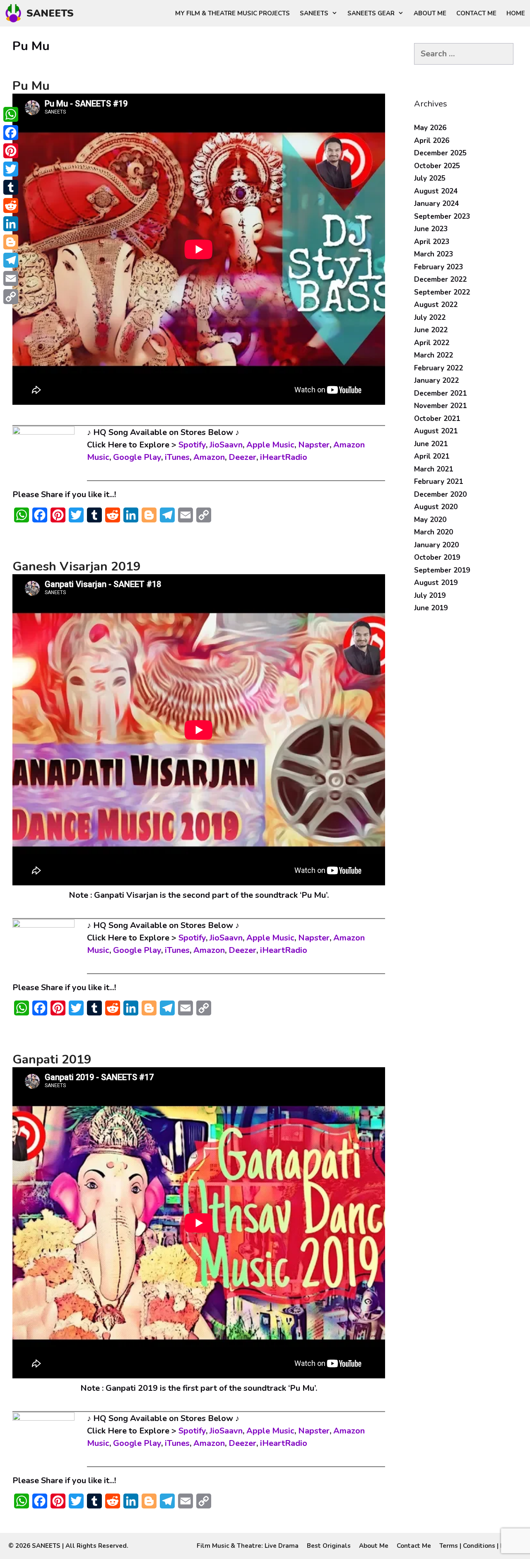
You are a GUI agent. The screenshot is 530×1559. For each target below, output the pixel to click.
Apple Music (270, 444)
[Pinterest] (11, 151)
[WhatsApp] (11, 114)
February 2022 (438, 368)
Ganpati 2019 (52, 1059)
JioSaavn (226, 444)
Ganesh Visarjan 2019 (76, 566)
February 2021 (438, 481)
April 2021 (431, 456)
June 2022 (431, 330)
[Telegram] (11, 260)
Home (515, 13)
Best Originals (329, 1546)
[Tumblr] (11, 187)
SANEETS (50, 13)
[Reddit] (11, 205)
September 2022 (442, 292)
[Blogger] (11, 242)
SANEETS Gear (371, 13)
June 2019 (431, 608)
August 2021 (436, 431)
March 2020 (433, 532)
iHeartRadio (283, 457)
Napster (314, 444)
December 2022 (440, 279)
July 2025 (430, 178)
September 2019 (442, 570)
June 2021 (431, 444)
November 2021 (440, 406)
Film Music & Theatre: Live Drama (248, 1546)
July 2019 (430, 595)
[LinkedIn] (11, 224)
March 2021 (433, 469)
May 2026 (430, 128)
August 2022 (436, 304)
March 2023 (433, 254)
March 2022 (433, 355)
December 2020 (440, 494)
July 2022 (430, 317)
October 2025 (437, 166)
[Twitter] (11, 169)
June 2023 (431, 229)
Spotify (192, 444)
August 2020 (436, 507)
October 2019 (437, 557)
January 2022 (436, 380)
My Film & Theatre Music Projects (232, 13)
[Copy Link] (11, 297)
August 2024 (436, 191)
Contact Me (476, 13)
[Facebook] (11, 132)
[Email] (11, 278)
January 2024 (436, 203)
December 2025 (440, 153)
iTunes (177, 457)
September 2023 (442, 216)
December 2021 (440, 393)
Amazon (209, 457)
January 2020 (436, 545)
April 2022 (431, 343)
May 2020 (430, 520)
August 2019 (436, 582)
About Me (430, 13)
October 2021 (437, 418)
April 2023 (431, 242)
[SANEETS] (15, 13)
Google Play (137, 457)
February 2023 (438, 267)
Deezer (242, 457)
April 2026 (431, 140)
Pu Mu (31, 85)
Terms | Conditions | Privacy (480, 1546)
